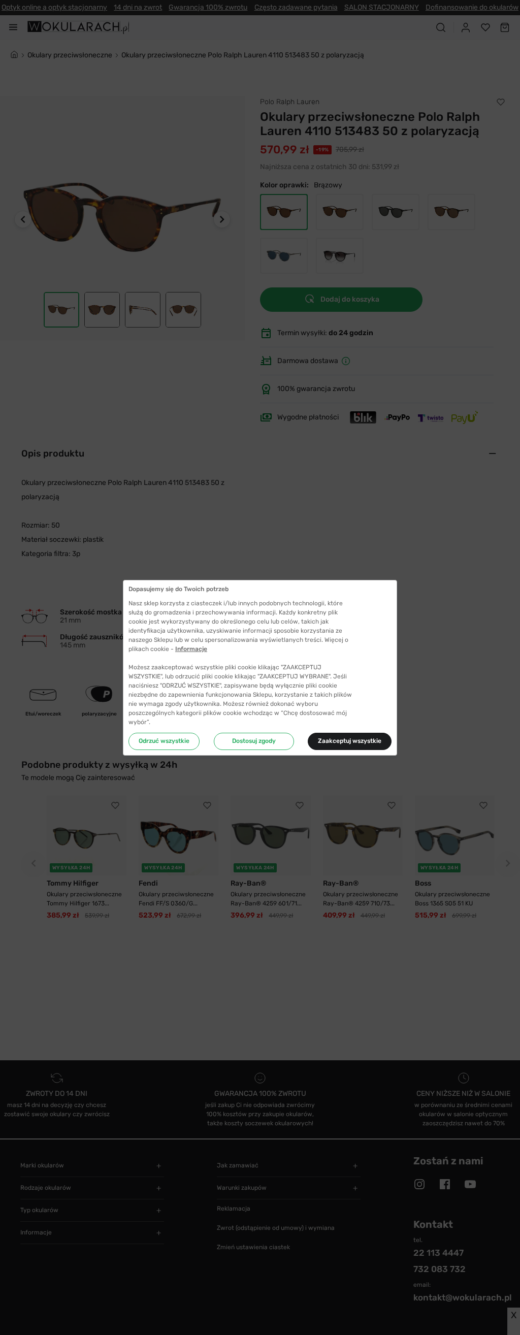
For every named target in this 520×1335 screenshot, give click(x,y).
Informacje (191, 649)
